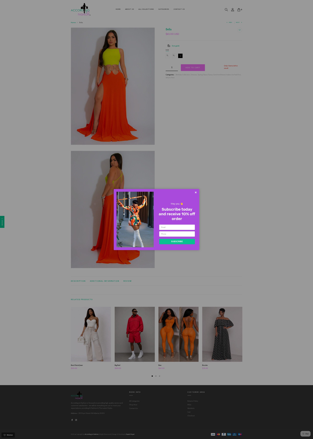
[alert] (156, 219)
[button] (196, 192)
